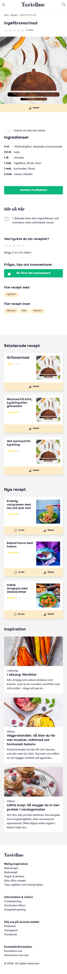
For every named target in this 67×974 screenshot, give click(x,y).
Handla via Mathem (33, 190)
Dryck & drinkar (14, 876)
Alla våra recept (15, 880)
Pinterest (10, 926)
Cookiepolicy (12, 901)
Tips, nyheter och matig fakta (23, 885)
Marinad (11, 311)
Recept (14, 15)
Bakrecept (11, 872)
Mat (24, 311)
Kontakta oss (13, 951)
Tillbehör (37, 311)
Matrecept (11, 868)
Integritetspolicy (15, 909)
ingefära (11, 294)
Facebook (10, 934)
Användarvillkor (14, 905)
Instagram (11, 930)
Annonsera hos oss (16, 955)
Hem (6, 15)
